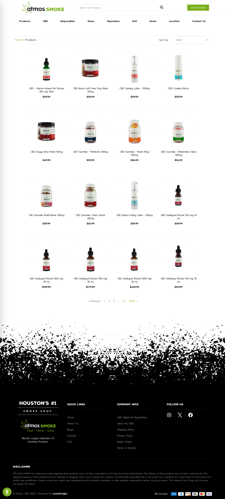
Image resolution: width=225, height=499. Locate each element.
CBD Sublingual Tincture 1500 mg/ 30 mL (90, 280)
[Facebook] (190, 415)
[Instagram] (169, 415)
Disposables (67, 21)
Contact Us (199, 21)
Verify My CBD (125, 423)
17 (124, 301)
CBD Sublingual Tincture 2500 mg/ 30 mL (134, 280)
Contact (71, 435)
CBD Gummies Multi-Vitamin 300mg (46, 215)
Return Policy (124, 441)
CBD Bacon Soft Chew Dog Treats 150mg (90, 90)
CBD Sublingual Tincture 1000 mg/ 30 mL (46, 280)
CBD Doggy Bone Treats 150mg (46, 151)
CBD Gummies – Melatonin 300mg (90, 151)
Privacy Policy (125, 435)
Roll (134, 21)
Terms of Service (126, 448)
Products (24, 21)
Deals (153, 21)
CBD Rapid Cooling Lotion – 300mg (134, 215)
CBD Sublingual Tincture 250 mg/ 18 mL (178, 216)
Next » (133, 301)
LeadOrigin (60, 494)
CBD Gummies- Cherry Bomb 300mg (90, 216)
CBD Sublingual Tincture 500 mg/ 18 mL (178, 280)
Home (18, 40)
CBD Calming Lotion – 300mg (135, 88)
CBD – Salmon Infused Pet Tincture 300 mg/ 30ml (46, 90)
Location (174, 21)
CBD (45, 21)
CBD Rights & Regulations (132, 417)
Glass (91, 21)
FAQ (69, 441)
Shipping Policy (125, 429)
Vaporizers (113, 21)
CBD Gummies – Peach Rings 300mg (134, 153)
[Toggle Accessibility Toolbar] (7, 492)
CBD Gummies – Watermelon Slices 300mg (178, 153)
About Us (72, 423)
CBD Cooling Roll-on (178, 88)
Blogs (70, 429)
